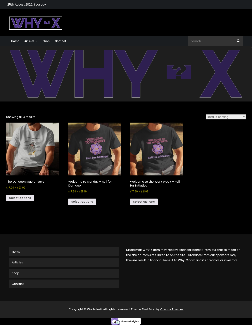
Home (15, 41)
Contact (60, 41)
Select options (20, 198)
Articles (29, 41)
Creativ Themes (172, 309)
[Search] (238, 41)
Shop (46, 41)
